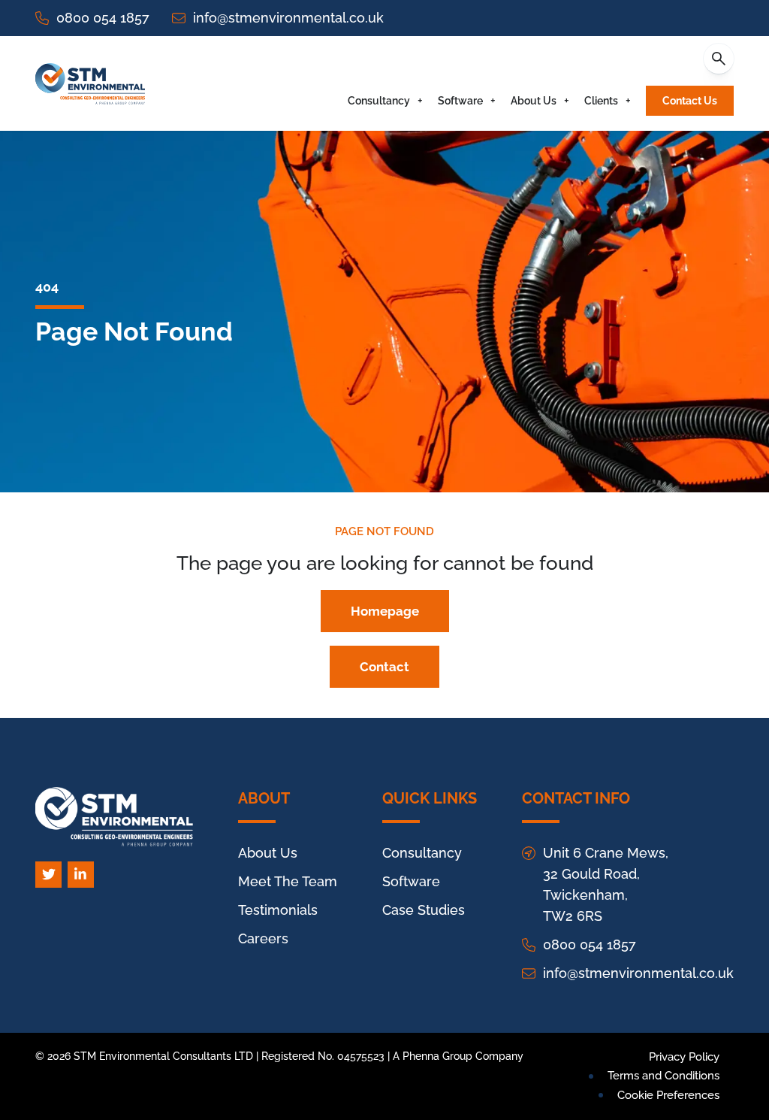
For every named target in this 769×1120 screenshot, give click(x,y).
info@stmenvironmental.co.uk (288, 18)
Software (460, 101)
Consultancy (379, 101)
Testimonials (278, 910)
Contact (384, 666)
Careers (263, 938)
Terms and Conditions (663, 1075)
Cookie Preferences (668, 1095)
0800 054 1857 (102, 18)
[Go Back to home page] (90, 83)
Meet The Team (287, 881)
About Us (533, 101)
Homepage (385, 611)
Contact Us (689, 101)
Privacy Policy (684, 1057)
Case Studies (423, 910)
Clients (601, 101)
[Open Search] (719, 59)
